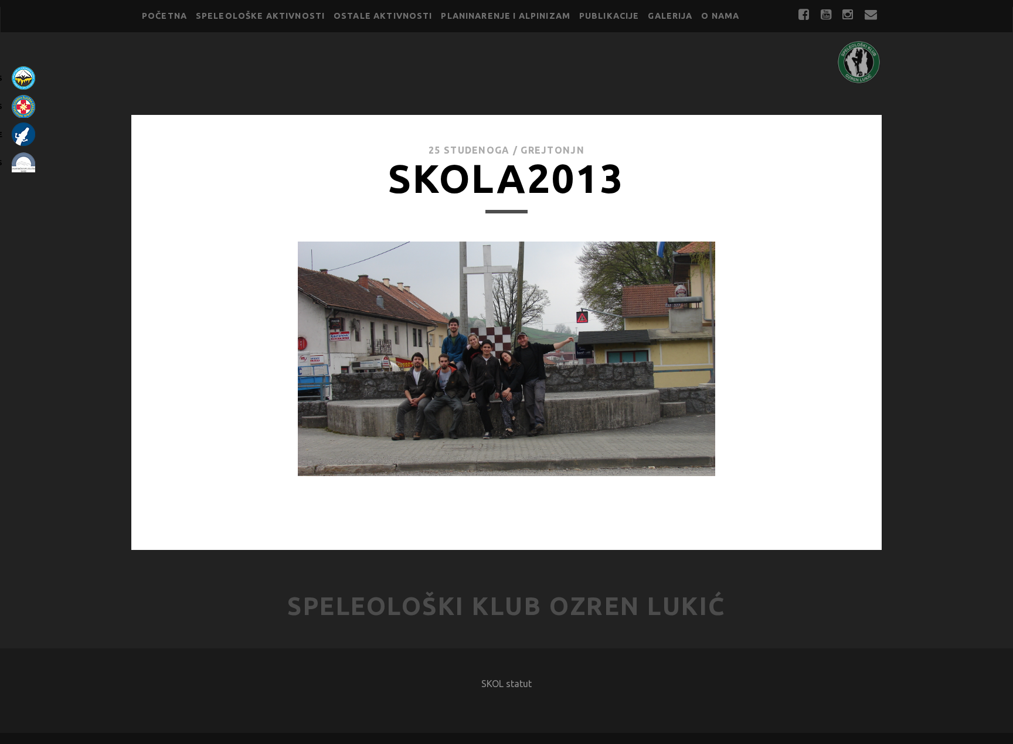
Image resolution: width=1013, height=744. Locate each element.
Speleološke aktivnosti (260, 16)
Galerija (670, 16)
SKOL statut (506, 683)
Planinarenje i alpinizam (505, 16)
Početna (164, 16)
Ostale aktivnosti (383, 16)
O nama (720, 16)
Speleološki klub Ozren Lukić (506, 606)
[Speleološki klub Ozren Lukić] (859, 79)
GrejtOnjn (552, 150)
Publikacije (609, 16)
